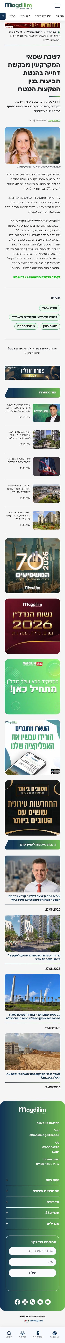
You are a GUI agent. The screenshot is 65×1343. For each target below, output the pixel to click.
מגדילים (53, 1223)
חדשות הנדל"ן (34, 32)
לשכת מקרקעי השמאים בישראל (34, 317)
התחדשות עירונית (45, 1191)
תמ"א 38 (52, 1212)
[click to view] (32, 25)
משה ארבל (49, 308)
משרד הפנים (26, 326)
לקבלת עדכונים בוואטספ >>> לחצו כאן (36, 277)
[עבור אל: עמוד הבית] (18, 5)
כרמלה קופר (54, 121)
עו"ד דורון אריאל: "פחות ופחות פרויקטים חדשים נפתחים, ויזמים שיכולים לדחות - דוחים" (18, 408)
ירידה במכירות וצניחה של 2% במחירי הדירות (19, 460)
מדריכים (52, 1202)
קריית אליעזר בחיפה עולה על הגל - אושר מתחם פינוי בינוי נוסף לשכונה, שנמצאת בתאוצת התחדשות (20, 435)
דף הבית (51, 32)
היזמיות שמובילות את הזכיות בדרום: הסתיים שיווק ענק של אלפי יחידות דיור (19, 489)
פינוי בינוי (52, 1180)
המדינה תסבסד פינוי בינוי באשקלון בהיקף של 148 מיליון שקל (18, 515)
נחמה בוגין (50, 326)
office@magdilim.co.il (44, 1135)
